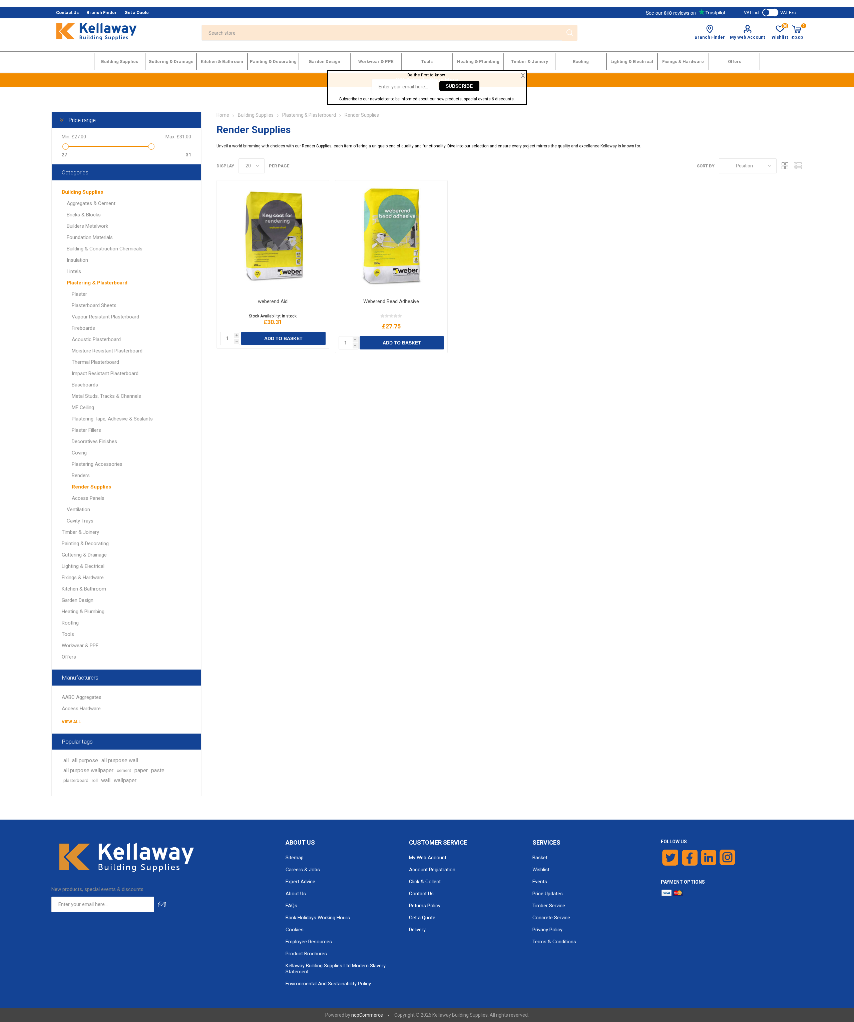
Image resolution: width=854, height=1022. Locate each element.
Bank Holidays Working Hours (318, 918)
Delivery (417, 930)
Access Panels (88, 498)
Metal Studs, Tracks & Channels (106, 396)
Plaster (79, 294)
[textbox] (381, 33)
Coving (79, 453)
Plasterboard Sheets (94, 305)
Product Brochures (306, 954)
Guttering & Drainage (84, 555)
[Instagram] (728, 857)
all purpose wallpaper (88, 770)
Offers (69, 657)
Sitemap (295, 858)
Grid (785, 165)
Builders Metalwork (87, 226)
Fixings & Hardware (83, 578)
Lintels (74, 271)
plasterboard (75, 780)
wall (105, 780)
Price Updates (547, 894)
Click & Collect (425, 882)
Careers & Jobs (303, 870)
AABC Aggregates (81, 697)
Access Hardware (81, 709)
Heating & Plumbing (83, 612)
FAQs (291, 906)
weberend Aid (273, 301)
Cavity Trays (80, 521)
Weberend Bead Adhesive (391, 301)
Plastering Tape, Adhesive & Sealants (112, 419)
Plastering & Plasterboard (97, 283)
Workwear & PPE (80, 646)
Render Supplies (91, 487)
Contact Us (421, 894)
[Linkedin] (709, 857)
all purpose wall (119, 760)
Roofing (70, 623)
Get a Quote (422, 918)
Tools (68, 634)
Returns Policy (424, 906)
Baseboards (85, 385)
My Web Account (747, 37)
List (798, 165)
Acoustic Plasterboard (96, 339)
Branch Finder (710, 37)
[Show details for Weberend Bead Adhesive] (391, 236)
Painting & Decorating (85, 544)
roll (95, 780)
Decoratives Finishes (94, 441)
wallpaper (125, 780)
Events (539, 882)
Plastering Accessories (97, 464)
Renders (81, 475)
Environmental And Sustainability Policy (328, 984)
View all (71, 721)
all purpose (85, 760)
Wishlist (540, 870)
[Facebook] (690, 857)
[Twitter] (670, 857)
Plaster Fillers (86, 430)
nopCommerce (367, 1015)
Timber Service (548, 906)
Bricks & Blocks (84, 215)
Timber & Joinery (80, 532)
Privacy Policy (547, 930)
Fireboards (83, 328)
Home (223, 115)
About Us (296, 894)
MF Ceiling (83, 407)
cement (124, 770)
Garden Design (77, 600)
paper (141, 770)
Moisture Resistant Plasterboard (107, 351)
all (66, 760)
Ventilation (78, 509)
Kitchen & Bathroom (84, 589)
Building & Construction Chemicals (104, 249)
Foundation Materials (90, 237)
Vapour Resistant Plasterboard (105, 317)
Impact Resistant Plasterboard (105, 373)
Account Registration (432, 870)
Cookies (295, 930)
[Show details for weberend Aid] (273, 236)
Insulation (77, 260)
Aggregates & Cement (91, 203)
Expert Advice (300, 882)
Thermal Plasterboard (95, 362)
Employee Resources (309, 942)
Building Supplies (82, 192)
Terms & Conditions (554, 942)
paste (157, 770)
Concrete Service (551, 918)
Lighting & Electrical (83, 566)
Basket (539, 858)
